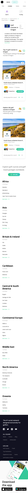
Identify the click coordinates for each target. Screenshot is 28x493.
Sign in (8, 2)
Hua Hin (4, 216)
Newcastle (4, 254)
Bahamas (4, 274)
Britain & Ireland (11, 236)
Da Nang (4, 225)
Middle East (8, 347)
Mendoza (4, 306)
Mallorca (4, 323)
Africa (5, 181)
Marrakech (5, 190)
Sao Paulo (4, 300)
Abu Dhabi (4, 352)
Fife (3, 242)
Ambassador (13, 439)
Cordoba (4, 303)
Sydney (4, 405)
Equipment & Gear (7, 454)
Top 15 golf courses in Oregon (10, 51)
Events (16, 454)
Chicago (4, 381)
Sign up (15, 2)
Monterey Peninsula (7, 373)
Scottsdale (4, 378)
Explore (15, 174)
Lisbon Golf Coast (6, 329)
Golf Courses (6, 448)
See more (4, 199)
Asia (4, 207)
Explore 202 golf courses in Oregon (9, 108)
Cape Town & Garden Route (9, 196)
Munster (4, 251)
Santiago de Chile (6, 297)
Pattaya (4, 219)
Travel (13, 448)
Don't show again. (14, 491)
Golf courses (4, 18)
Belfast (4, 248)
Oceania (6, 396)
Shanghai (4, 213)
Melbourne (5, 402)
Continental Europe (12, 317)
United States (4, 20)
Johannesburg (5, 193)
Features (5, 439)
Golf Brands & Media (8, 457)
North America (13, 18)
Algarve (4, 335)
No (22, 97)
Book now (20, 91)
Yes (19, 97)
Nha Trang (5, 222)
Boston (4, 384)
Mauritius (4, 187)
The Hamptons (6, 375)
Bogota (4, 294)
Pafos (3, 332)
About (4, 436)
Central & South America (10, 287)
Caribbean (7, 266)
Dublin (3, 245)
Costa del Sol (5, 326)
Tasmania (4, 408)
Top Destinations (7, 451)
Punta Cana (5, 271)
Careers (10, 436)
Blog (16, 436)
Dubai (3, 355)
